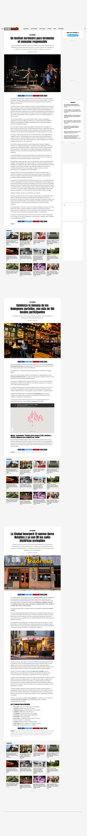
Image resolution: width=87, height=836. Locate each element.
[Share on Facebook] (21, 95)
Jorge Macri (36, 733)
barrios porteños (39, 730)
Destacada (17, 452)
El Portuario (51, 732)
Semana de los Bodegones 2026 (37, 452)
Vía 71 (20, 736)
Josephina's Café (43, 733)
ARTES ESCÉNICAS (34, 28)
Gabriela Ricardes (14, 733)
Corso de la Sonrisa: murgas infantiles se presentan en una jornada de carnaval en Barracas (71, 127)
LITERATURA (49, 28)
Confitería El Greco (37, 732)
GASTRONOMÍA (61, 28)
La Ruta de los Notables (38, 734)
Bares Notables (26, 730)
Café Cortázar (51, 730)
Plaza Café (13, 736)
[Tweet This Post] (28, 95)
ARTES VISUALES (42, 28)
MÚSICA (54, 28)
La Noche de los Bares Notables (17, 734)
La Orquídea (30, 734)
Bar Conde (20, 730)
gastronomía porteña (22, 733)
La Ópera (25, 734)
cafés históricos (19, 732)
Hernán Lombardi (30, 733)
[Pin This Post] (36, 95)
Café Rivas (13, 732)
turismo (17, 736)
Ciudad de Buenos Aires (27, 732)
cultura (42, 732)
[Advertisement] (43, 13)
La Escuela (49, 733)
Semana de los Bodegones (25, 452)
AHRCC (16, 730)
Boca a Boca (45, 730)
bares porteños (32, 730)
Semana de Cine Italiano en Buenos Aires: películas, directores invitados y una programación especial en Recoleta (71, 137)
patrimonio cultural (47, 734)
